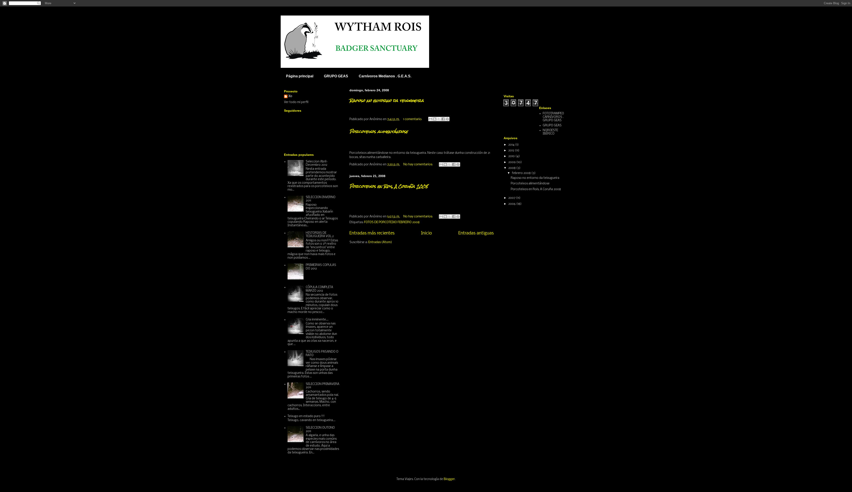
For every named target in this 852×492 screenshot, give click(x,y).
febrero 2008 (521, 173)
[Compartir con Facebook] (443, 119)
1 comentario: (413, 119)
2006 (512, 204)
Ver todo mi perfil (296, 102)
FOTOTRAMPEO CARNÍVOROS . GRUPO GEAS (553, 117)
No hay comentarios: (418, 164)
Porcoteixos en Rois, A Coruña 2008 (388, 186)
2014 (511, 144)
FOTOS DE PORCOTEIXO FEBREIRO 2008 (392, 222)
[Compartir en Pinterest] (447, 119)
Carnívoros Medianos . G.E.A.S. (385, 76)
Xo (290, 96)
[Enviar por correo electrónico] (430, 119)
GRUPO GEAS (336, 76)
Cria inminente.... (317, 319)
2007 (512, 198)
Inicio (426, 233)
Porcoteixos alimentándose (378, 131)
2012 (511, 150)
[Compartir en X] (439, 119)
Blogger (449, 479)
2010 (511, 156)
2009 (512, 162)
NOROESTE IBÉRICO (550, 132)
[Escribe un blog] (434, 119)
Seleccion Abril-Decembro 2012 (317, 163)
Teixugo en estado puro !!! (306, 416)
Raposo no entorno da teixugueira (386, 100)
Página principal (299, 76)
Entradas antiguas (476, 233)
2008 (512, 168)
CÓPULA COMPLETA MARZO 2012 (319, 289)
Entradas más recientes (371, 233)
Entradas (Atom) (380, 242)
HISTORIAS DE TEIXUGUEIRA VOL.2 (320, 234)
